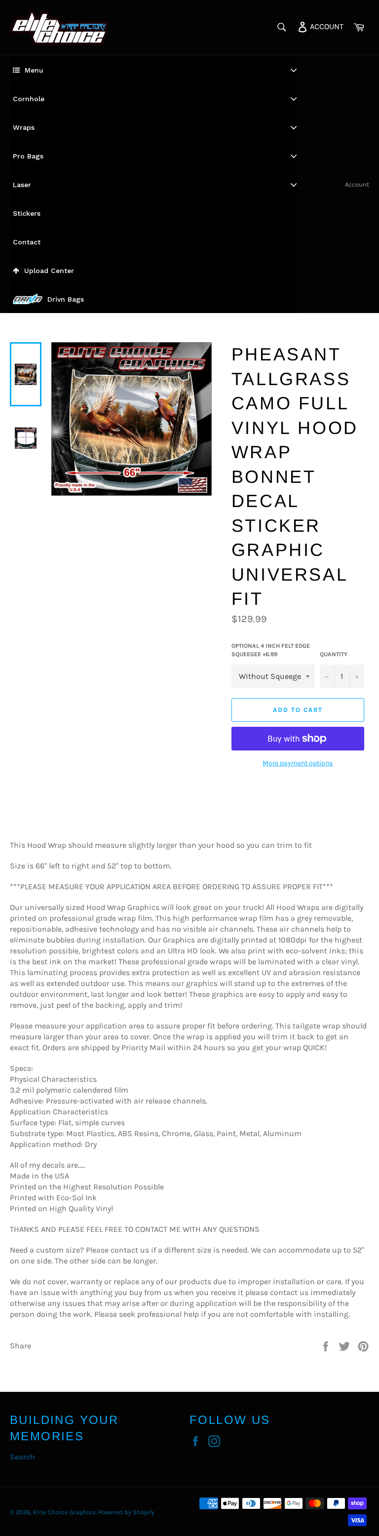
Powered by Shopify (126, 1512)
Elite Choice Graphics (64, 1512)
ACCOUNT (325, 26)
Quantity (333, 654)
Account (357, 184)
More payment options (298, 763)
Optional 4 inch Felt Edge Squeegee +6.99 (270, 650)
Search (22, 1456)
